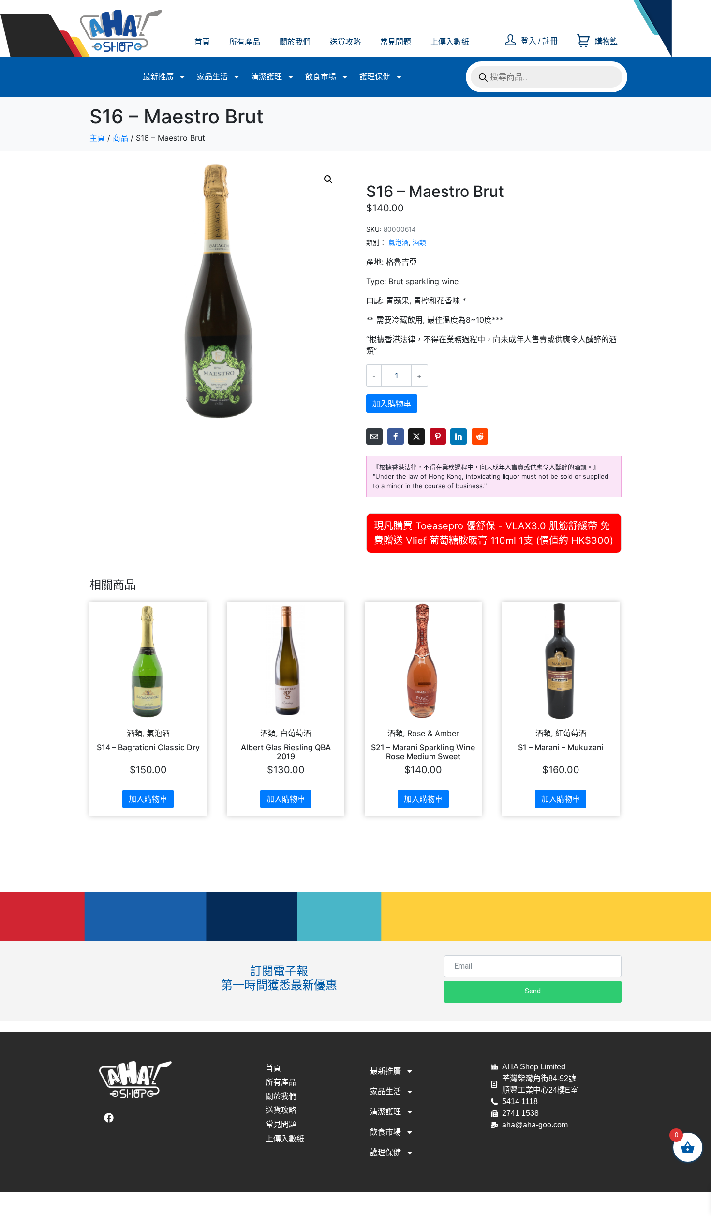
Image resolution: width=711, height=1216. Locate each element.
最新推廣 (158, 77)
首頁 (202, 42)
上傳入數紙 (449, 42)
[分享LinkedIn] (458, 436)
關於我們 (295, 42)
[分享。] (480, 436)
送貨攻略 (345, 42)
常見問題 (395, 42)
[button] (328, 179)
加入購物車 (391, 403)
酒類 (419, 242)
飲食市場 (320, 77)
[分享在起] (438, 436)
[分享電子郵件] (374, 436)
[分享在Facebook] (395, 436)
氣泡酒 (398, 242)
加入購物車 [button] (148, 799)
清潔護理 (266, 77)
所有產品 (244, 42)
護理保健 (374, 77)
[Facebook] (108, 1117)
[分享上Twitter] (416, 436)
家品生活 (212, 77)
